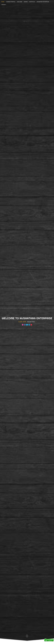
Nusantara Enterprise (43, 1)
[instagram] (23, 325)
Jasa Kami (19, 1)
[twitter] (27, 325)
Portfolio (32, 1)
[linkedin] (29, 325)
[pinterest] (31, 325)
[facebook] (25, 325)
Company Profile (10, 1)
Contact (3, 4)
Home (2, 1)
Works (26, 1)
